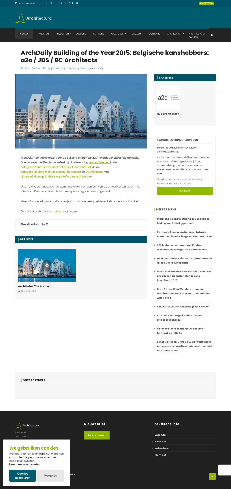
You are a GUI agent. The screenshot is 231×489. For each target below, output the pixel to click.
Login (60, 3)
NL (42, 3)
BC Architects (94, 171)
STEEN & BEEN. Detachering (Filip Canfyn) (183, 306)
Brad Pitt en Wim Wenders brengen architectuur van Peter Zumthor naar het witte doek (184, 293)
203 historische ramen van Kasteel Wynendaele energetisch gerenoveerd (182, 247)
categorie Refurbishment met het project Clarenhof (53, 167)
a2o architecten (99, 162)
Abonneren (184, 190)
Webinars (154, 34)
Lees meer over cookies (24, 464)
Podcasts (136, 34)
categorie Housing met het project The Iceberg (51, 171)
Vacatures (117, 34)
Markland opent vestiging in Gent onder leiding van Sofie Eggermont (183, 221)
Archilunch (174, 34)
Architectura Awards (197, 35)
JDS (90, 167)
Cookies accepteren (22, 475)
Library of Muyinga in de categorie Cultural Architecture (56, 176)
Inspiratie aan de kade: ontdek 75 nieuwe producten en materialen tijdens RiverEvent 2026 (184, 276)
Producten (62, 34)
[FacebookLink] (70, 3)
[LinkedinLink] (74, 3)
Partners (98, 34)
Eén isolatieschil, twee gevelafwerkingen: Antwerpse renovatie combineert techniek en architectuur (185, 346)
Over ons (161, 441)
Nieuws (24, 34)
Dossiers (81, 34)
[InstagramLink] (78, 3)
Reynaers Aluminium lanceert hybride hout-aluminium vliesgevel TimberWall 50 (184, 234)
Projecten (43, 34)
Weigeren (50, 475)
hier (58, 211)
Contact (160, 455)
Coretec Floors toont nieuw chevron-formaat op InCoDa (181, 331)
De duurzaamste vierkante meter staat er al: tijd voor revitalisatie (184, 260)
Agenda (160, 435)
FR (50, 3)
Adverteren (206, 3)
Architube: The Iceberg (34, 286)
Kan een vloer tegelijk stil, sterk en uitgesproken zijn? (179, 318)
